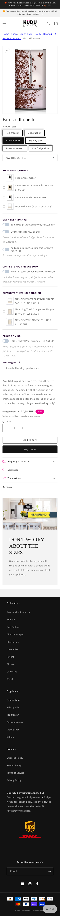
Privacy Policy (14, 780)
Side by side (35, 140)
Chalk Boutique (15, 634)
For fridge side (40, 148)
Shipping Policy (15, 757)
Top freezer (12, 132)
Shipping (17, 416)
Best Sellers (13, 626)
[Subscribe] (49, 871)
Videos (10, 737)
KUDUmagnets (25, 910)
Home (5, 33)
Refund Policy (14, 765)
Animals (11, 619)
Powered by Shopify (38, 910)
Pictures (11, 664)
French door (13, 140)
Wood (10, 679)
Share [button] (9, 487)
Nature (10, 656)
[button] (4, 23)
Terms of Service (15, 772)
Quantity (6, 421)
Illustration (13, 641)
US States (12, 671)
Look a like (12, 649)
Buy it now (30, 449)
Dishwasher (34, 132)
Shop (14, 33)
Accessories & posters (18, 612)
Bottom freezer (15, 148)
